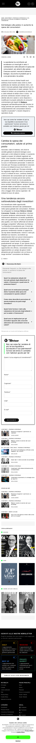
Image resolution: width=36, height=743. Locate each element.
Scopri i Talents (23, 694)
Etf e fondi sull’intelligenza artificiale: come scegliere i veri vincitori (22, 450)
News (20, 685)
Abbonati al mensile (6, 699)
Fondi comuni (13, 447)
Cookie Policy (21, 732)
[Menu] (3, 4)
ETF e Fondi (6, 447)
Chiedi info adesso (19, 133)
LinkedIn (31, 57)
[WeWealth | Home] (18, 4)
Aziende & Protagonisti (7, 714)
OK (18, 737)
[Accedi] (29, 3)
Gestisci (18, 741)
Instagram (23, 707)
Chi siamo (3, 685)
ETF (2, 447)
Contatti (3, 687)
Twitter (27, 57)
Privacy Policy (29, 730)
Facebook (24, 57)
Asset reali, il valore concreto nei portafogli (22, 459)
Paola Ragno (14, 444)
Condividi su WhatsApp (34, 57)
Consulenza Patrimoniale (7, 712)
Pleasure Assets (5, 709)
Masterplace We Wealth (25, 31)
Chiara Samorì (15, 435)
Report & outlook (13, 511)
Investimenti (4, 429)
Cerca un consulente (24, 692)
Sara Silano (14, 453)
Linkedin (23, 715)
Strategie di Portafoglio (15, 429)
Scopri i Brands (23, 697)
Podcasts (21, 689)
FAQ (2, 692)
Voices (20, 687)
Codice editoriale (5, 689)
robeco (5, 258)
